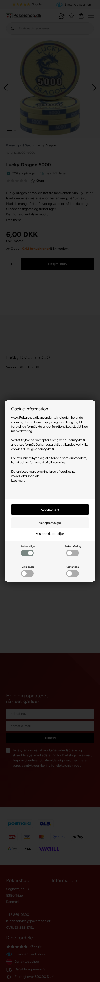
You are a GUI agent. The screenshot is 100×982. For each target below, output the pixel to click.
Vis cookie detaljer (50, 534)
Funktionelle (27, 566)
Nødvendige (27, 546)
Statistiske (72, 566)
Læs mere (18, 480)
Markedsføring (72, 546)
